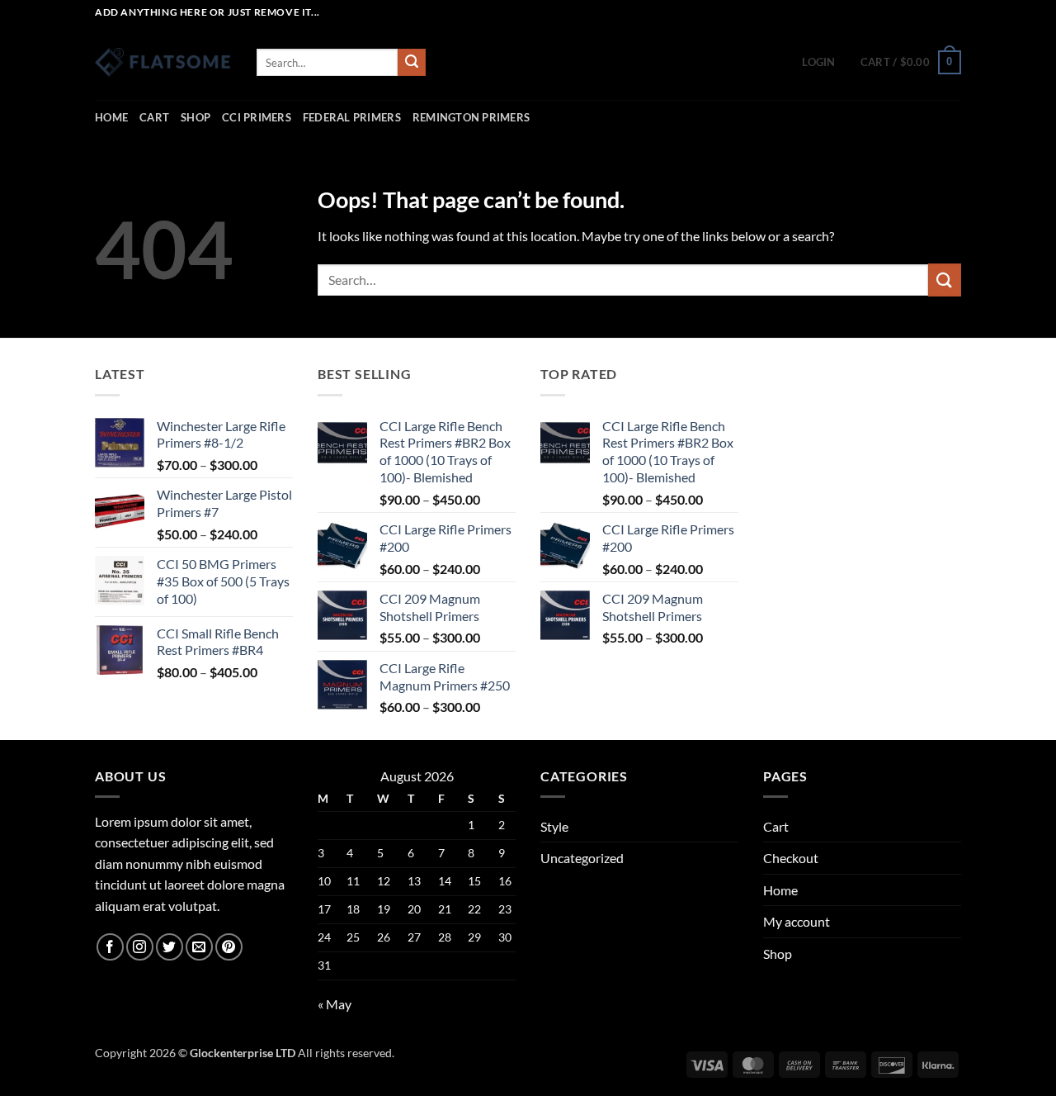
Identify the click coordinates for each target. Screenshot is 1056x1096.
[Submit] (412, 63)
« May (334, 1004)
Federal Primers (352, 117)
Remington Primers (471, 117)
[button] (818, 61)
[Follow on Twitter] (169, 947)
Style (554, 826)
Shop (195, 117)
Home (111, 117)
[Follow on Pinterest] (229, 947)
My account (796, 921)
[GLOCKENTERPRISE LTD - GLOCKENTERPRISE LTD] (163, 62)
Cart (154, 117)
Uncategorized (582, 858)
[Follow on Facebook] (110, 947)
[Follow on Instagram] (139, 947)
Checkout (790, 858)
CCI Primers (256, 117)
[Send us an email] (199, 947)
